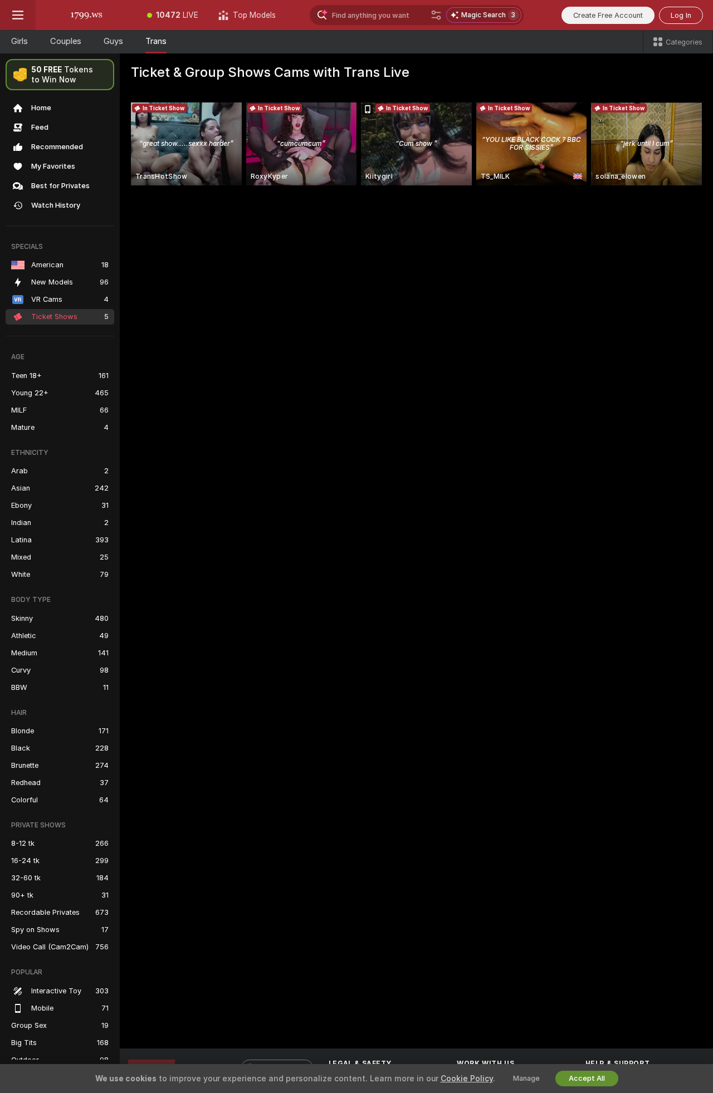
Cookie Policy (467, 1078)
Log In (681, 15)
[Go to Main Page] (86, 15)
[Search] (436, 15)
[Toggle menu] (18, 15)
